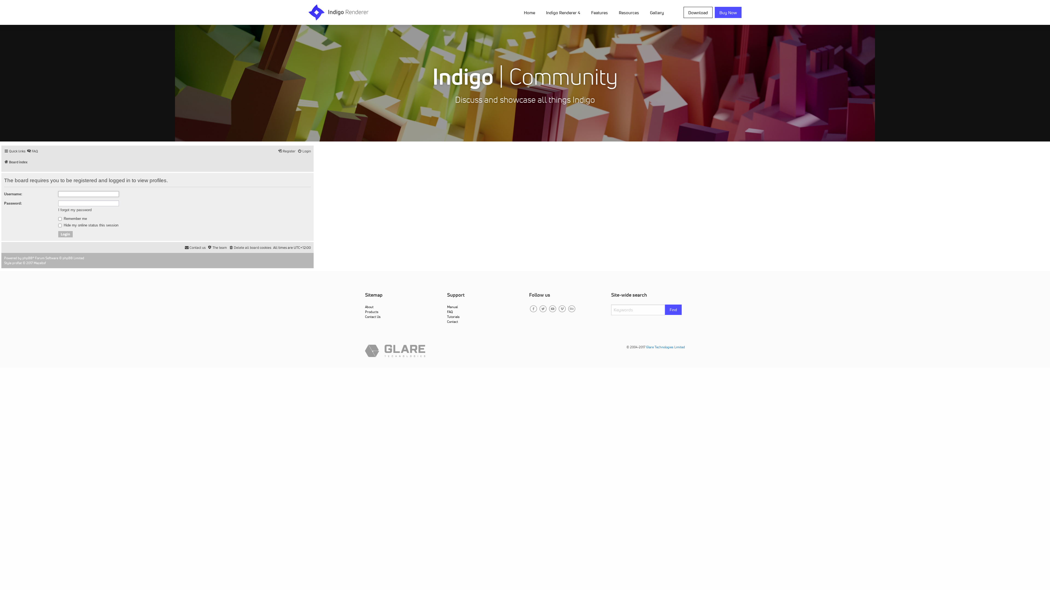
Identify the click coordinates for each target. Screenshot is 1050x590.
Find (673, 309)
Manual (452, 307)
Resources (629, 12)
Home (529, 12)
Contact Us (373, 316)
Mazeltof (40, 263)
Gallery (657, 12)
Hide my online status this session (90, 225)
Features (599, 12)
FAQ (450, 311)
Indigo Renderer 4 (563, 12)
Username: (13, 194)
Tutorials (453, 316)
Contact (452, 321)
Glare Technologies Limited (665, 347)
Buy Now (728, 12)
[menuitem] (531, 12)
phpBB (27, 258)
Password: (13, 203)
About (369, 307)
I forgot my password (75, 210)
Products (371, 311)
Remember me (75, 219)
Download (698, 12)
